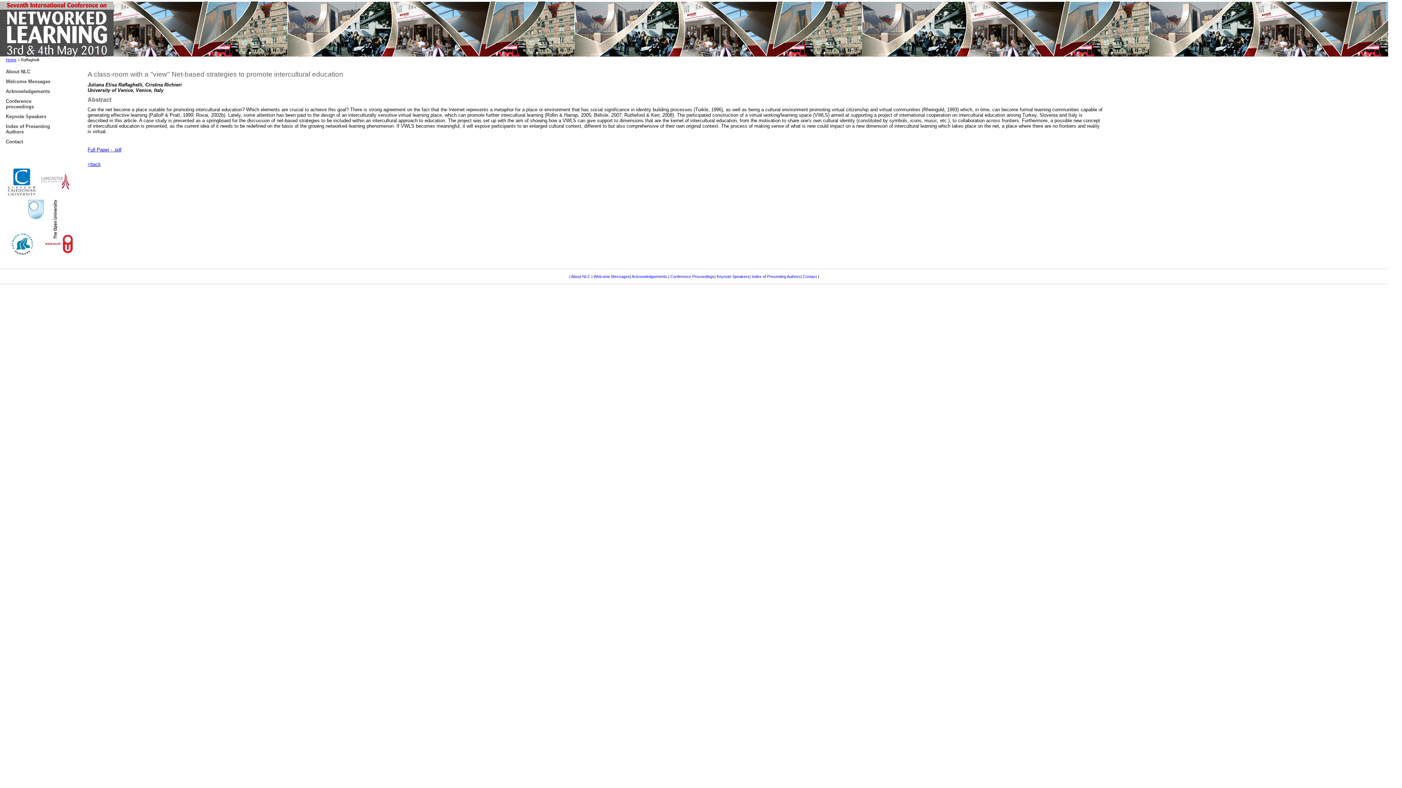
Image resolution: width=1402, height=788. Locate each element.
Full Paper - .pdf (105, 149)
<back (94, 164)
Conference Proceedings (692, 276)
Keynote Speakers (733, 276)
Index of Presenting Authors (776, 276)
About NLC (581, 276)
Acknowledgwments (649, 276)
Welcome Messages (612, 276)
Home (11, 60)
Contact (810, 276)
